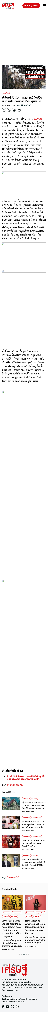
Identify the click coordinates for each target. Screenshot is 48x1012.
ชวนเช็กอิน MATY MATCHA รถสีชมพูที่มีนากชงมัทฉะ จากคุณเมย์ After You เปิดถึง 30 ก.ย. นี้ (34, 825)
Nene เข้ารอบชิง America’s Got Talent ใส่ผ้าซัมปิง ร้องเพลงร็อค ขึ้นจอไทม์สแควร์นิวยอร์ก (35, 927)
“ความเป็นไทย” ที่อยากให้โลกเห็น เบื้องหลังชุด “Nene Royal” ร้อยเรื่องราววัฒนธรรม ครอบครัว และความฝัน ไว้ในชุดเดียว (33, 846)
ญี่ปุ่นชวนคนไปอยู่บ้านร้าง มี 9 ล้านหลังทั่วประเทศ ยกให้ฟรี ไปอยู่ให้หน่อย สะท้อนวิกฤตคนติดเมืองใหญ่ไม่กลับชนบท (34, 806)
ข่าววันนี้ (5, 93)
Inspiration (37, 817)
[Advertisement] (24, 37)
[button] (19, 954)
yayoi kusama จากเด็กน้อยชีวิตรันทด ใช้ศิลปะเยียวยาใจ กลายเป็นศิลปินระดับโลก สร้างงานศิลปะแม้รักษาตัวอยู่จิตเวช (12, 928)
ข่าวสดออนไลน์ (15, 785)
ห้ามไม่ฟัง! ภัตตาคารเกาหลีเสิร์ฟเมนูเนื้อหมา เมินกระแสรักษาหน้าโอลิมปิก (26, 777)
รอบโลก (34, 798)
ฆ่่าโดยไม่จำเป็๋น (13, 877)
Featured (26, 817)
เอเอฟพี (37, 119)
